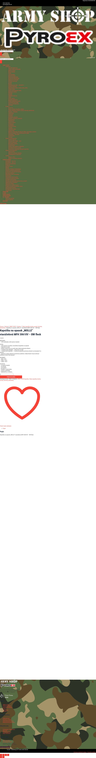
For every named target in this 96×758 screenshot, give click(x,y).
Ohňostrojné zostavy (11, 187)
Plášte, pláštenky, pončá (14, 101)
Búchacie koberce (10, 173)
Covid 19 (10, 107)
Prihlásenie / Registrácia (9, 729)
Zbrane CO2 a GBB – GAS (14, 141)
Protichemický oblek (13, 102)
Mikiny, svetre (11, 70)
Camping (10, 114)
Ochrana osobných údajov (80, 752)
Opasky (10, 94)
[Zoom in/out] (1, 755)
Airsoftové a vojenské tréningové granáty (18, 149)
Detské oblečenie (12, 86)
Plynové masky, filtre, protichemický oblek (18, 133)
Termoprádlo (11, 74)
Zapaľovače (11, 130)
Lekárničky (11, 113)
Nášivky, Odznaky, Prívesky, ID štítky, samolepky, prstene (22, 131)
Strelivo (7, 155)
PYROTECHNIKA (7, 706)
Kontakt (5, 711)
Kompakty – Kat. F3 (11, 162)
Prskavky (8, 165)
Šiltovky (10, 93)
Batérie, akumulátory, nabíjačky (16, 146)
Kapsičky (26, 379)
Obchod (7, 326)
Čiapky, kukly (11, 89)
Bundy (10, 84)
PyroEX (8, 749)
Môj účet (5, 730)
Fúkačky (10, 115)
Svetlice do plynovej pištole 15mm (14, 186)
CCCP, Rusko (11, 135)
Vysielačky (11, 125)
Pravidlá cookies (91, 752)
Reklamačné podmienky (9, 722)
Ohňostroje (5, 710)
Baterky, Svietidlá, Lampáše (15, 118)
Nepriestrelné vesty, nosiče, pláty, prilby (18, 88)
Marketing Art (14, 749)
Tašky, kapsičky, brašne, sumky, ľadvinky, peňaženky (21, 110)
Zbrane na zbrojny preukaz (15, 153)
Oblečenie (8, 66)
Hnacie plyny (11, 145)
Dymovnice (8, 175)
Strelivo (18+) (11, 157)
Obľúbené (3, 56)
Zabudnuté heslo (7, 732)
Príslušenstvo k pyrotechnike (13, 189)
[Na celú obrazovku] (3, 755)
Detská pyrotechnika (11, 163)
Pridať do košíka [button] (16, 461)
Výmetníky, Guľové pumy (12, 177)
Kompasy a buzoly (13, 117)
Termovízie (11, 121)
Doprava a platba (7, 719)
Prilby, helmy (11, 98)
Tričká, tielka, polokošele (14, 69)
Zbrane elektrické (12, 142)
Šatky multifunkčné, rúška (14, 90)
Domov (2, 326)
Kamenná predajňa (7, 707)
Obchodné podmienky (8, 721)
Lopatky (10, 127)
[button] (43, 65)
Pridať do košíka (11, 377)
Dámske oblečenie (12, 99)
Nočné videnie (11, 122)
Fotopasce (11, 123)
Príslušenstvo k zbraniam (14, 154)
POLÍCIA (10, 105)
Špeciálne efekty (10, 183)
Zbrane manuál (12, 139)
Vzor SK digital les (12, 68)
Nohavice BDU (12, 76)
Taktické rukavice (12, 95)
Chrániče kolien (12, 126)
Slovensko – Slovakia (13, 134)
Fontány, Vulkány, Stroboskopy (13, 169)
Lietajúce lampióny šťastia (12, 178)
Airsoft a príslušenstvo (11, 138)
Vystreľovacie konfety (11, 179)
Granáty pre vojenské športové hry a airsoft (16, 181)
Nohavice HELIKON (13, 77)
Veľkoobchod (6, 718)
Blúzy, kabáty (11, 72)
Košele (10, 82)
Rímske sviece (9, 166)
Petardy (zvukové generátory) (13, 170)
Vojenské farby (12, 129)
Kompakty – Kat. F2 (11, 161)
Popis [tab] (4, 428)
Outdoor (8, 106)
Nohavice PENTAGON (13, 78)
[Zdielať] (6, 755)
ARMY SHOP (13, 326)
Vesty (9, 73)
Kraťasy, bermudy (12, 81)
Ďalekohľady (11, 119)
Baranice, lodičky (12, 91)
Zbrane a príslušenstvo (11, 150)
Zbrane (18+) (11, 151)
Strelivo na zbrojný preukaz (15, 158)
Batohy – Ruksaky (12, 111)
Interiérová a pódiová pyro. (12, 185)
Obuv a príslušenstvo (13, 103)
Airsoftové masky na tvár (14, 147)
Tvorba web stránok (23, 749)
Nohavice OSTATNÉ (13, 80)
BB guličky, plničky (13, 143)
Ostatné (10, 137)
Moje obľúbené (6, 733)
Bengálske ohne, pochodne (12, 174)
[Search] (1, 54)
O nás (4, 708)
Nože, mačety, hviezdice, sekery (16, 109)
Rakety (7, 167)
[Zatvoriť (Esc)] (8, 755)
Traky (9, 97)
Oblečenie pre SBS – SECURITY (16, 85)
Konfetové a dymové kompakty (13, 171)
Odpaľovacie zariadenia (11, 182)
